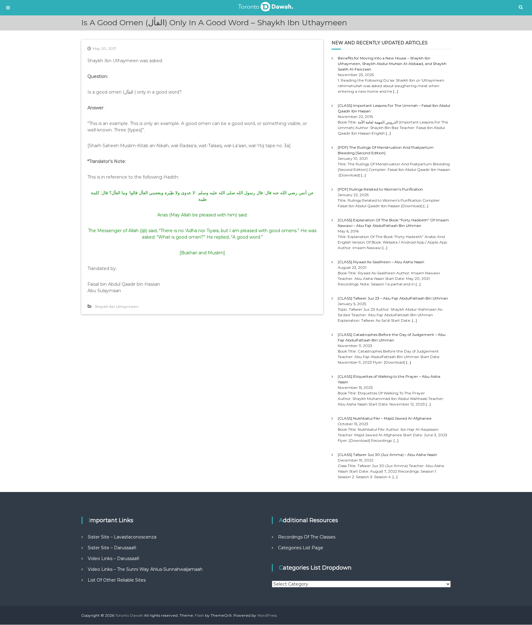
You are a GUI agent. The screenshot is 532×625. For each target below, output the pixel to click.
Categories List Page (300, 547)
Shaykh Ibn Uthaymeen (117, 306)
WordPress (267, 615)
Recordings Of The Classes (306, 537)
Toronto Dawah (129, 615)
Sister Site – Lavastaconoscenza (122, 537)
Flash (199, 615)
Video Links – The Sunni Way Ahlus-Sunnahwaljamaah (145, 569)
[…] (395, 91)
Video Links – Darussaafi (113, 558)
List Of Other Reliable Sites (117, 580)
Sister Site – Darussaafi (112, 547)
